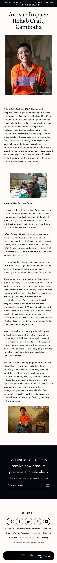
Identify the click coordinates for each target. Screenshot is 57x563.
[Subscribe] (47, 485)
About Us (36, 533)
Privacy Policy (42, 537)
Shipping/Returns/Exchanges (18, 533)
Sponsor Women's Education (28, 528)
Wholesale (47, 528)
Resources (13, 537)
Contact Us (9, 528)
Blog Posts (47, 533)
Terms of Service (27, 537)
